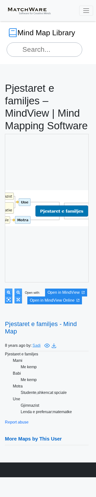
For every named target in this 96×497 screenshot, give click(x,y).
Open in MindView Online (52, 300)
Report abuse (17, 422)
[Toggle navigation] (86, 11)
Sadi (36, 345)
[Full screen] (18, 299)
